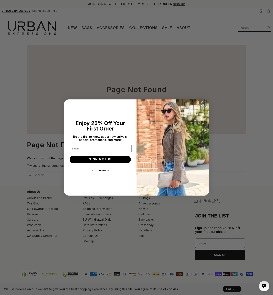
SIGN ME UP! (100, 159)
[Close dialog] (204, 104)
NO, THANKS (100, 170)
